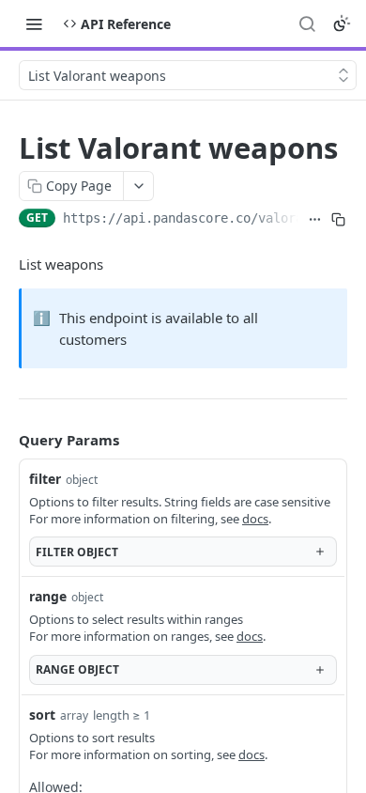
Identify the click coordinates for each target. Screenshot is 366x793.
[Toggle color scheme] (342, 23)
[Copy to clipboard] (338, 220)
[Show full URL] (314, 220)
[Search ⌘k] (307, 23)
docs (255, 518)
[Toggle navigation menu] (34, 23)
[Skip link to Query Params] (5, 440)
